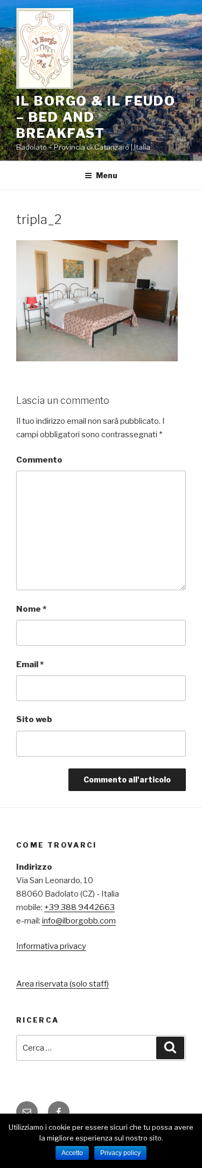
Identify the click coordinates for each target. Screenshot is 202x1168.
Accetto (72, 1153)
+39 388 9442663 (79, 907)
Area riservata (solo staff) (62, 984)
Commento (39, 460)
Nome (31, 609)
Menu (106, 175)
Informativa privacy (51, 946)
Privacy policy (120, 1153)
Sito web (34, 719)
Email (30, 664)
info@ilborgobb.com (79, 921)
